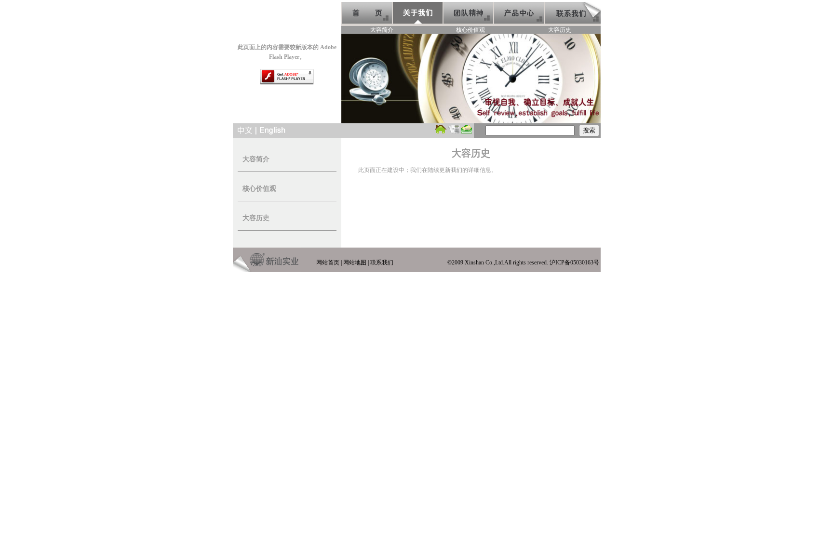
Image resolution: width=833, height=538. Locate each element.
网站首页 (327, 262)
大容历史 (559, 29)
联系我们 (381, 262)
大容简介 (381, 29)
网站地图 (354, 262)
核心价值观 (470, 29)
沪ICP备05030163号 (574, 262)
